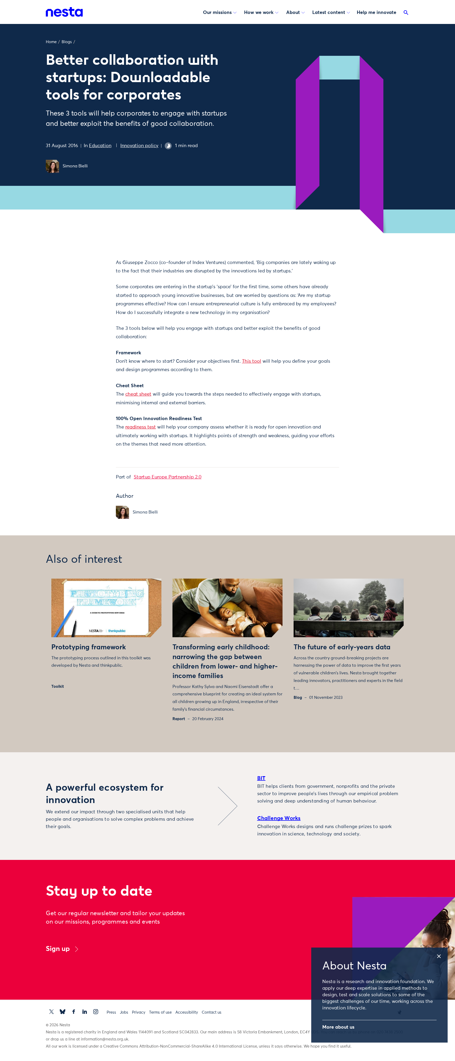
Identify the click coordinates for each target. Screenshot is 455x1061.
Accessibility (186, 1012)
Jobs (124, 1012)
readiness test (140, 427)
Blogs (67, 42)
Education (100, 145)
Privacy (138, 1012)
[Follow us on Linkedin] (84, 1011)
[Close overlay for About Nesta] (442, 955)
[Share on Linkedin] (89, 294)
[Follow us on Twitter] (51, 1011)
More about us (338, 1027)
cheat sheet (138, 394)
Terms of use (160, 1012)
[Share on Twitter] (89, 272)
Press (111, 1012)
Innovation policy (139, 145)
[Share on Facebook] (89, 283)
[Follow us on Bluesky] (62, 1011)
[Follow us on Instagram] (95, 1011)
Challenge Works (279, 818)
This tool (251, 361)
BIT (261, 778)
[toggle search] (406, 13)
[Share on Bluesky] (89, 305)
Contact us (211, 1012)
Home (51, 42)
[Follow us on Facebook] (73, 1011)
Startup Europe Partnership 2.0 (167, 477)
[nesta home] (64, 12)
